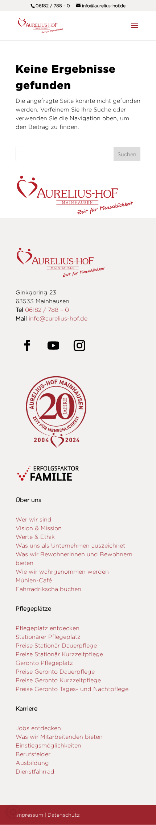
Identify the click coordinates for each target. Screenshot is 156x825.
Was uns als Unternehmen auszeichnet (70, 546)
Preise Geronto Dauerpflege (55, 672)
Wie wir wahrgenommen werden (62, 572)
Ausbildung (32, 763)
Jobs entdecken (38, 728)
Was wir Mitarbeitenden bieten (59, 737)
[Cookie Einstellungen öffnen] (13, 816)
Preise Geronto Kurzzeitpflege (58, 680)
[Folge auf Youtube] (53, 345)
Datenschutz (64, 814)
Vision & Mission (39, 528)
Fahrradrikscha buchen (48, 589)
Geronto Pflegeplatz (44, 663)
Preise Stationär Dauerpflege (56, 645)
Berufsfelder (33, 754)
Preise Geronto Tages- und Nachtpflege (72, 689)
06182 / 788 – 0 (47, 310)
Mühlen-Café (34, 580)
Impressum (29, 814)
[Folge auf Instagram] (79, 345)
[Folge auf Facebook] (27, 345)
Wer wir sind (34, 519)
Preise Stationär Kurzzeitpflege (59, 654)
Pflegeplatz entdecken (47, 628)
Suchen (127, 154)
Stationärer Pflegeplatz (48, 637)
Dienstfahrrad (35, 772)
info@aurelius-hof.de (58, 318)
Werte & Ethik (35, 537)
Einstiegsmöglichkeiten (48, 745)
